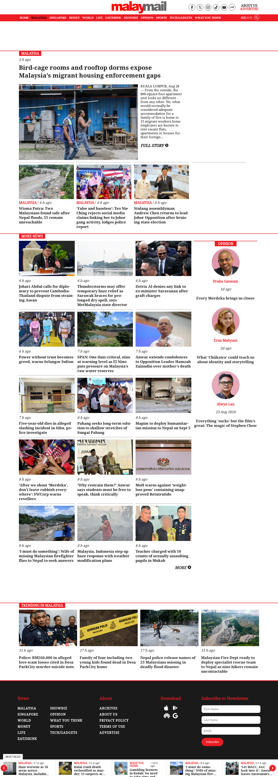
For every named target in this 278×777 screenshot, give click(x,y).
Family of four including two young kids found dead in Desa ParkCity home (108, 662)
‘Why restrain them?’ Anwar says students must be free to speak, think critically (104, 489)
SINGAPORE (58, 17)
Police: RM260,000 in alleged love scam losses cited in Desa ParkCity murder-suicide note (46, 662)
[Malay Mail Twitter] (200, 8)
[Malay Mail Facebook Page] (192, 8)
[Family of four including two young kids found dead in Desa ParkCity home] (109, 628)
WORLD (88, 17)
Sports (56, 727)
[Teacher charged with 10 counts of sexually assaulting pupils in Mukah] (163, 523)
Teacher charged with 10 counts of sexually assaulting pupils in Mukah (162, 556)
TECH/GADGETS (181, 17)
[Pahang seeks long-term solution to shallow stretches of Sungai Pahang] (105, 395)
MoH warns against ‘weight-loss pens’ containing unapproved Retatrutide (161, 489)
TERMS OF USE (112, 727)
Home (24, 17)
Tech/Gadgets (63, 733)
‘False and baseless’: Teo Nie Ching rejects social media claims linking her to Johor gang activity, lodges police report (102, 217)
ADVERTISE (109, 733)
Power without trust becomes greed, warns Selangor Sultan (46, 359)
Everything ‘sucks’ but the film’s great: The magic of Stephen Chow (225, 423)
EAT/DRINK (113, 17)
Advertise (249, 9)
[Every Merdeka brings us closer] (226, 275)
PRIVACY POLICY (114, 720)
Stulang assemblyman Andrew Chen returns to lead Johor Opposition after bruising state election (161, 215)
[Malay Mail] (139, 12)
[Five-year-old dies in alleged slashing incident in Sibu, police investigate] (47, 395)
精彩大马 (246, 17)
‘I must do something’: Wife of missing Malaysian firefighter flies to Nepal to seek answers (200, 770)
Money (24, 727)
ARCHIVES (108, 708)
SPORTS (161, 17)
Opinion (58, 714)
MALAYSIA (39, 17)
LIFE (99, 17)
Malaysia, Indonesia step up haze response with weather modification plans (103, 556)
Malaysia (24, 763)
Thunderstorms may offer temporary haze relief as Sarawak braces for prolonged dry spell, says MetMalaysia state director (102, 295)
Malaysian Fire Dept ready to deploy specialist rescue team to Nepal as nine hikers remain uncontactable (229, 665)
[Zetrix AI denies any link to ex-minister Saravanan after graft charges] (163, 258)
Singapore (28, 714)
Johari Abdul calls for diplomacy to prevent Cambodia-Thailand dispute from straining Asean (46, 293)
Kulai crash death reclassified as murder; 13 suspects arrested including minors (89, 770)
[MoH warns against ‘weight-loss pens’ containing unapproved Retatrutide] (163, 457)
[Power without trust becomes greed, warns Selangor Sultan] (47, 329)
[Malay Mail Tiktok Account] (216, 8)
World (24, 720)
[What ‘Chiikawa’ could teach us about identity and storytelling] (226, 334)
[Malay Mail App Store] (166, 711)
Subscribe (212, 742)
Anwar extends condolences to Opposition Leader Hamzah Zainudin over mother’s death (163, 361)
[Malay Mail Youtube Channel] (224, 8)
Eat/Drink (27, 739)
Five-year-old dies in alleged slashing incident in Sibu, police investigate (45, 428)
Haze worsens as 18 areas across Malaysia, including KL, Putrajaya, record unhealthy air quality (33, 770)
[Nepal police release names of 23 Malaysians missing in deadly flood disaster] (169, 628)
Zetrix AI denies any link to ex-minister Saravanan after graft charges (162, 291)
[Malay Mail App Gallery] (167, 719)
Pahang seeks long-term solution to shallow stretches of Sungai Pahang (104, 428)
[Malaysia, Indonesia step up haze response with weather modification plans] (105, 523)
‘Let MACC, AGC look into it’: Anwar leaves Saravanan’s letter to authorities (256, 770)
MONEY (74, 17)
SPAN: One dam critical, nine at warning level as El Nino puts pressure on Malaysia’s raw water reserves (103, 364)
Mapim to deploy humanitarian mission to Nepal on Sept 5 (163, 425)
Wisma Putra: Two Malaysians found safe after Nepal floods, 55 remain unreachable (44, 215)
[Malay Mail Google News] (175, 719)
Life (22, 733)
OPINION (147, 17)
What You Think (208, 17)
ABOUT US (108, 714)
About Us (249, 6)
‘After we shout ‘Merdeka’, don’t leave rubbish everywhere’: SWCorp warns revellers (43, 492)
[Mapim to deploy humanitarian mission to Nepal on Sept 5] (163, 395)
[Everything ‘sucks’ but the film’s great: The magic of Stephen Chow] (226, 398)
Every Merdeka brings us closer (225, 298)
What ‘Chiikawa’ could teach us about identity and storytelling (225, 359)
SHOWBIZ (131, 17)
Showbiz (58, 708)
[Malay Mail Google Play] (175, 711)
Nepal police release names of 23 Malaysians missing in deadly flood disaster (167, 662)
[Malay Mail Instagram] (208, 8)
